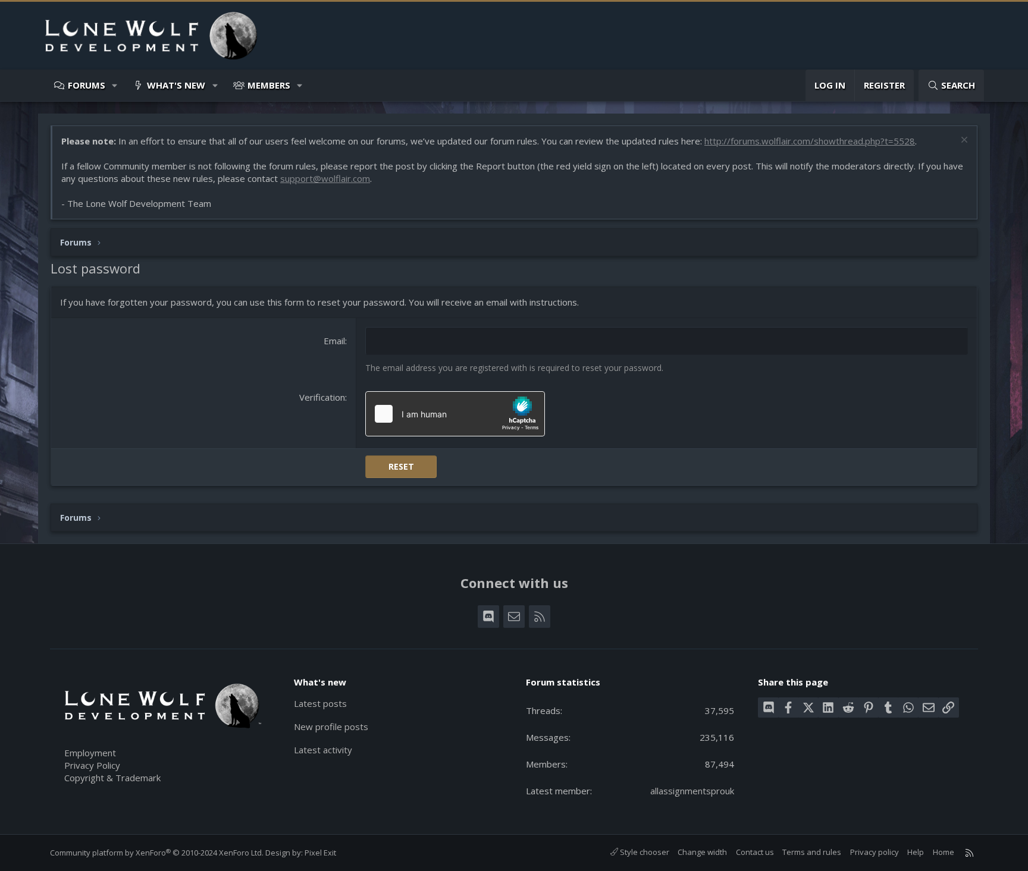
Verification (322, 397)
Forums (86, 85)
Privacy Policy (92, 765)
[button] (115, 85)
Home (943, 852)
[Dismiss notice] (963, 141)
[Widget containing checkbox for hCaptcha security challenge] (455, 413)
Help (915, 852)
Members (268, 85)
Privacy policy (874, 852)
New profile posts (331, 726)
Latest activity (323, 750)
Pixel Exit (320, 852)
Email (334, 341)
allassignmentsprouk (692, 791)
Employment (90, 753)
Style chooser (643, 852)
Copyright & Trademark (112, 778)
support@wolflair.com (325, 178)
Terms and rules (811, 852)
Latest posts (320, 703)
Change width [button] (702, 852)
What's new (176, 85)
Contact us (755, 852)
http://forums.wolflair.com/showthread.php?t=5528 (809, 141)
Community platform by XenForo (157, 852)
